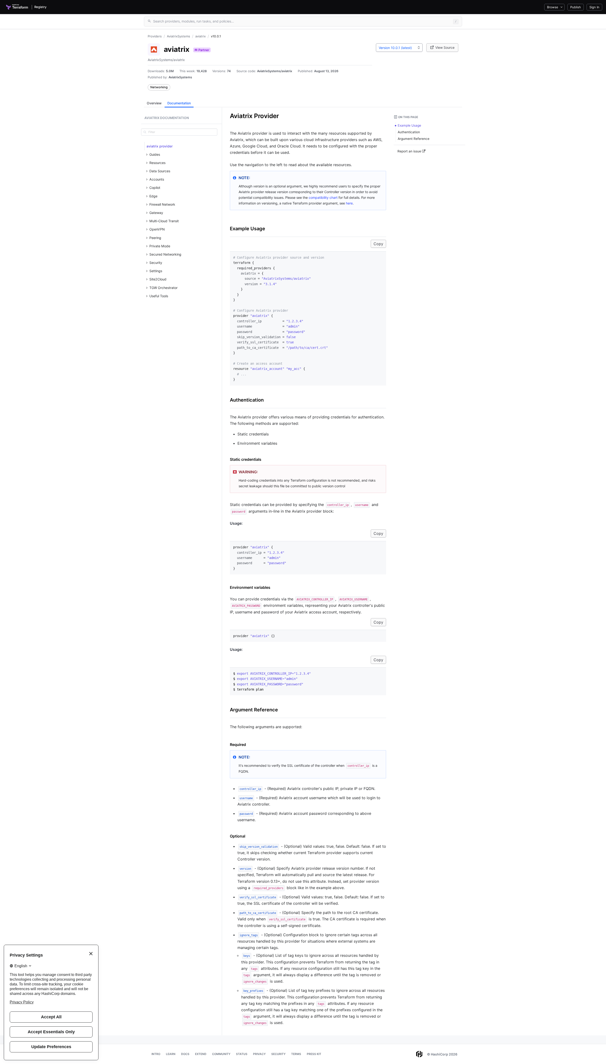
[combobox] (399, 47)
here (349, 203)
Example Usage (247, 228)
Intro (156, 1054)
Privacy (259, 1054)
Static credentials (245, 459)
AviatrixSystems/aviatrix (274, 71)
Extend (200, 1054)
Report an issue (409, 151)
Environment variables (250, 587)
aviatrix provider (160, 146)
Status (241, 1054)
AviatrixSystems (180, 77)
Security (278, 1054)
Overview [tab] (154, 103)
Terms (296, 1054)
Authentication (247, 400)
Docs (185, 1054)
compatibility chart (323, 197)
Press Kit (314, 1054)
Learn (170, 1054)
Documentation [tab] (179, 103)
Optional (237, 836)
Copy (378, 243)
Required (238, 744)
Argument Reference (254, 710)
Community (221, 1054)
